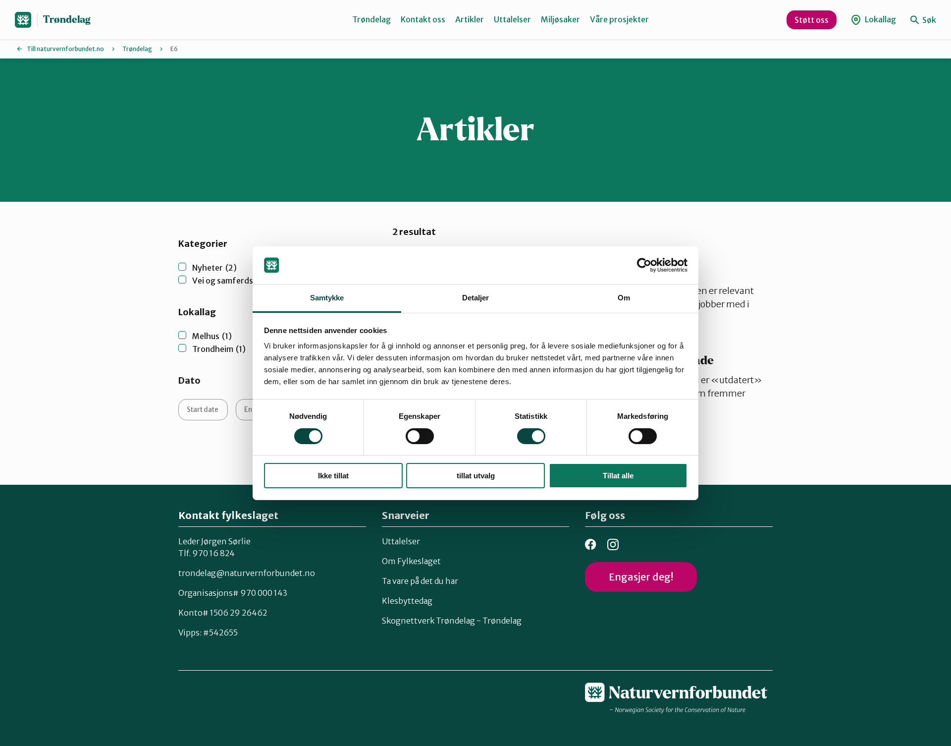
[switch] (420, 436)
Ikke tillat (333, 475)
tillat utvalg (476, 475)
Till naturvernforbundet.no (65, 49)
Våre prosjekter (619, 19)
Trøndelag (67, 19)
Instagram (613, 544)
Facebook (590, 544)
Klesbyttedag (407, 601)
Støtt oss (811, 20)
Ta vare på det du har (420, 581)
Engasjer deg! (641, 577)
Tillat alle (618, 475)
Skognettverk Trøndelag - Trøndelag (452, 621)
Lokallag (879, 19)
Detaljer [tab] (475, 297)
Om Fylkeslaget (411, 561)
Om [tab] (624, 297)
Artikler (469, 19)
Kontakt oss (423, 19)
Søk (928, 20)
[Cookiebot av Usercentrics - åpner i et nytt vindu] (644, 265)
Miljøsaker (560, 19)
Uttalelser (512, 19)
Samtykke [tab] (327, 297)
